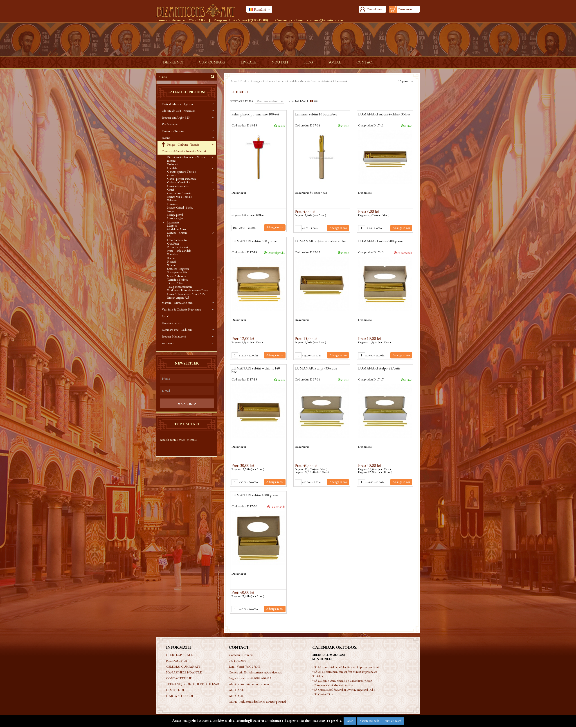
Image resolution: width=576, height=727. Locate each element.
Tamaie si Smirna (177, 279)
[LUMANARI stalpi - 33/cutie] (322, 411)
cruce (181, 440)
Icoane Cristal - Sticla (180, 207)
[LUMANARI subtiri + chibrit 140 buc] (258, 411)
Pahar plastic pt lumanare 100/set (255, 115)
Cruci (170, 189)
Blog (308, 62)
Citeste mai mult (369, 721)
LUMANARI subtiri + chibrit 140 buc (256, 370)
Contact (365, 62)
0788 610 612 (262, 678)
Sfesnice (172, 265)
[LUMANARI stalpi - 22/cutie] (385, 411)
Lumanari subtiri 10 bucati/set (316, 115)
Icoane (166, 138)
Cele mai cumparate (183, 666)
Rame (171, 258)
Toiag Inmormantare (179, 286)
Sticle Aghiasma (177, 276)
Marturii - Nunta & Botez (177, 303)
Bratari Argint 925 (178, 297)
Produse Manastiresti (174, 336)
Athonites (167, 343)
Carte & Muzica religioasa (177, 104)
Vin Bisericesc (170, 124)
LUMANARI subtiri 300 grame (254, 241)
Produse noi (176, 661)
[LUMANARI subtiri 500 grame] (385, 284)
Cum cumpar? (212, 62)
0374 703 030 (196, 20)
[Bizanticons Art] (198, 10)
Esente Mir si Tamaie (179, 196)
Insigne (171, 211)
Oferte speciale (179, 655)
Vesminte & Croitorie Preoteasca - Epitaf (182, 312)
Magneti (172, 225)
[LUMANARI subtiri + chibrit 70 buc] (322, 284)
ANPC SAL (236, 690)
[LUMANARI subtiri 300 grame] (258, 284)
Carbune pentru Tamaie (181, 171)
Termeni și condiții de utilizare (193, 684)
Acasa (233, 81)
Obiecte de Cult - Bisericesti (178, 111)
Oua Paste (173, 243)
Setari (349, 721)
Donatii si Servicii (172, 323)
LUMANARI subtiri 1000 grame (255, 495)
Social (334, 62)
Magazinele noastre (184, 672)
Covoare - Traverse (173, 131)
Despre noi (173, 62)
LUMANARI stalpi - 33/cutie (316, 369)
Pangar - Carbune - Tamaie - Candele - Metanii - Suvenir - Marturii (184, 147)
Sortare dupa (241, 101)
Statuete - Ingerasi (178, 268)
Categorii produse (186, 92)
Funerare (172, 204)
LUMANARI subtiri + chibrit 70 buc (321, 241)
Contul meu (374, 9)
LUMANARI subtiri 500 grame (380, 241)
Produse (245, 81)
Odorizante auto (177, 240)
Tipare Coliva (175, 283)
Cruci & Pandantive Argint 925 (186, 294)
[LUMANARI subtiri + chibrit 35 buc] (385, 157)
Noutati (280, 62)
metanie (192, 440)
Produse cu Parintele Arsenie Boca (187, 290)
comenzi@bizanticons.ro (325, 20)
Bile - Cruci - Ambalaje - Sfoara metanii (186, 158)
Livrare (248, 62)
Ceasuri (171, 175)
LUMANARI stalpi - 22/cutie (379, 369)
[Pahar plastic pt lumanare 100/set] (258, 157)
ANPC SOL (236, 696)
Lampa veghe (175, 218)
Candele (172, 168)
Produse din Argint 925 (176, 117)
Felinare (172, 200)
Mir (169, 236)
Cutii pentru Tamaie (179, 193)
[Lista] (315, 101)
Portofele (172, 254)
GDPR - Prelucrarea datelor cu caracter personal (257, 702)
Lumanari (173, 222)
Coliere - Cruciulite (178, 182)
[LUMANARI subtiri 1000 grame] (258, 538)
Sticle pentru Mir (177, 272)
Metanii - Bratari (177, 232)
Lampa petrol (175, 214)
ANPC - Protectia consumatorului (249, 684)
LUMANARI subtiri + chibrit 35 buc (384, 115)
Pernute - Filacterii (178, 247)
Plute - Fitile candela (179, 250)
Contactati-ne (179, 678)
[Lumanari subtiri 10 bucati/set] (322, 157)
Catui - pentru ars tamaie (181, 178)
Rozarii (171, 261)
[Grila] (311, 101)
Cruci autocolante (178, 186)
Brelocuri (172, 164)
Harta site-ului (179, 696)
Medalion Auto (176, 229)
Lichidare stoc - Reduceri (177, 330)
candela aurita (168, 440)
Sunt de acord (393, 721)
